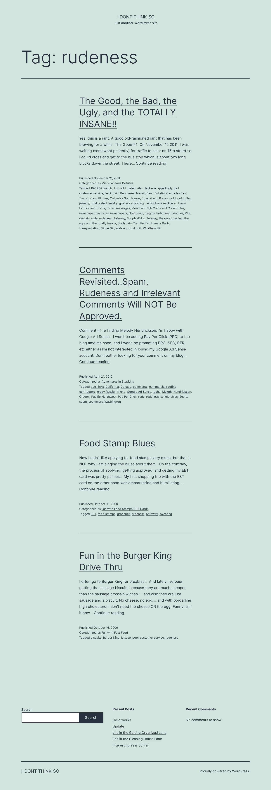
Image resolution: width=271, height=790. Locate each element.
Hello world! (122, 720)
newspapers (118, 213)
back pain (112, 193)
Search (26, 709)
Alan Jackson (146, 188)
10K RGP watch (101, 188)
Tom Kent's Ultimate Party (151, 223)
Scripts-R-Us (136, 218)
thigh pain (125, 223)
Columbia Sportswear (125, 198)
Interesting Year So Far (131, 745)
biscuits (96, 637)
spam (83, 401)
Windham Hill (152, 228)
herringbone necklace (160, 203)
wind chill (134, 228)
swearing (165, 514)
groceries (123, 514)
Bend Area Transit (132, 193)
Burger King (111, 637)
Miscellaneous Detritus (117, 183)
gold (172, 198)
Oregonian (136, 213)
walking (121, 228)
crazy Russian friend (111, 391)
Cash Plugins (99, 198)
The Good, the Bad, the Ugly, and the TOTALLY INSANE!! (128, 112)
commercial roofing (162, 386)
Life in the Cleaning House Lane (137, 739)
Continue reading (151, 163)
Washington (113, 401)
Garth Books (159, 198)
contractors (87, 391)
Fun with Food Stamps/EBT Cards (125, 509)
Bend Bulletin (156, 193)
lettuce (126, 637)
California (112, 386)
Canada (126, 386)
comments (140, 386)
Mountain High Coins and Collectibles (158, 208)
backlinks (97, 386)
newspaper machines (94, 213)
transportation (89, 228)
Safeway (119, 218)
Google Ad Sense (139, 391)
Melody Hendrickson (176, 391)
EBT (93, 514)
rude (94, 218)
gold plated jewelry (104, 203)
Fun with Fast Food (115, 632)
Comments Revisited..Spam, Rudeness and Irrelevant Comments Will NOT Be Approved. (129, 292)
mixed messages (118, 208)
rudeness (105, 218)
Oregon (84, 396)
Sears (183, 396)
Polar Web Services (169, 213)
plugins (150, 213)
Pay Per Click (127, 396)
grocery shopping (131, 203)
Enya (145, 198)
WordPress (240, 771)
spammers (95, 401)
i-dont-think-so (135, 17)
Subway (151, 218)
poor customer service (148, 637)
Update (118, 726)
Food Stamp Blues (117, 443)
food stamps (106, 514)
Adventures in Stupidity (118, 381)
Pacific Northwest (103, 396)
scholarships (169, 396)
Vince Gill (107, 228)
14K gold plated (125, 188)
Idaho (157, 391)
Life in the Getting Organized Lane (139, 733)
